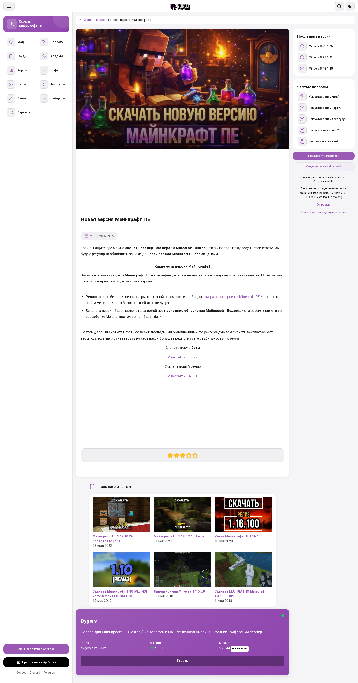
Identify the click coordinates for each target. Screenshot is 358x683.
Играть (182, 661)
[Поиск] (339, 6)
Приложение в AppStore (39, 662)
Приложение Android (39, 649)
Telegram (49, 672)
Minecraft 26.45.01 (182, 376)
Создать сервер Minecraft (323, 166)
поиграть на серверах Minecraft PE (231, 297)
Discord (35, 672)
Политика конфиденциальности (323, 212)
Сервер (21, 672)
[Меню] (9, 6)
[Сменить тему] (350, 6)
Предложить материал (323, 155)
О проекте (324, 204)
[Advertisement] (182, 182)
